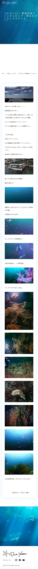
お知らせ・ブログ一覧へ (21, 492)
